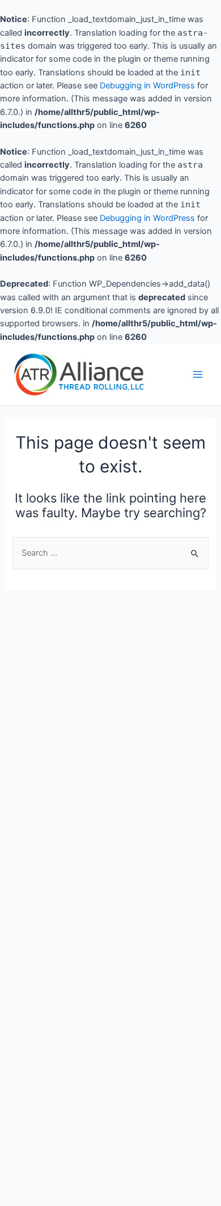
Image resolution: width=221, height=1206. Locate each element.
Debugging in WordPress (147, 85)
